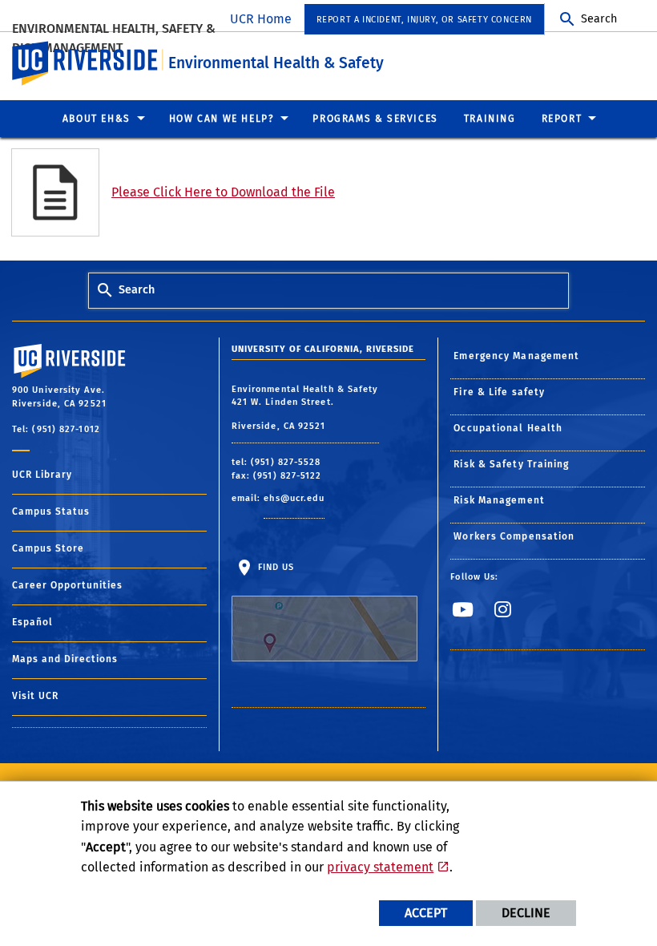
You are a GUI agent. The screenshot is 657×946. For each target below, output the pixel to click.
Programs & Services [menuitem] (374, 118)
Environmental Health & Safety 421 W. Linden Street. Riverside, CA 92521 (305, 407)
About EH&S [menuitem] (96, 118)
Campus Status (51, 511)
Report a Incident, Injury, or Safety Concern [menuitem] (424, 19)
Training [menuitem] (490, 118)
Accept (426, 912)
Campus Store (48, 548)
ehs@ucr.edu (294, 498)
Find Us (275, 567)
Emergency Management (516, 356)
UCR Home (261, 18)
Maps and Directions (65, 659)
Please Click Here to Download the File (223, 192)
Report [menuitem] (562, 118)
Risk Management (499, 500)
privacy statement (380, 867)
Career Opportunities (67, 585)
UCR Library (42, 474)
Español (32, 622)
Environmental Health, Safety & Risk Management (114, 38)
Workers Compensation (513, 536)
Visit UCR (35, 695)
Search (599, 19)
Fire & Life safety (499, 392)
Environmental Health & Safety (276, 63)
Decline (526, 912)
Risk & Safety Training (511, 464)
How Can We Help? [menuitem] (222, 118)
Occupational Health (507, 428)
